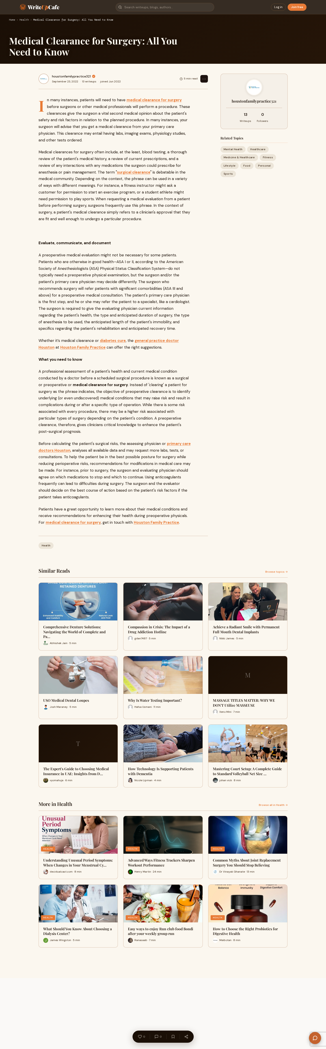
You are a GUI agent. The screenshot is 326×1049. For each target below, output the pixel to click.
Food (246, 165)
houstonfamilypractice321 (71, 76)
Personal (264, 165)
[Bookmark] (173, 1036)
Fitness (268, 157)
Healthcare (258, 149)
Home (12, 20)
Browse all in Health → (273, 805)
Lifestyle (230, 165)
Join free (297, 7)
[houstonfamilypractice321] (44, 79)
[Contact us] (315, 1038)
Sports (228, 174)
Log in (278, 7)
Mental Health (233, 149)
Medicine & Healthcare (239, 157)
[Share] (186, 1036)
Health (24, 20)
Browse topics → (276, 572)
